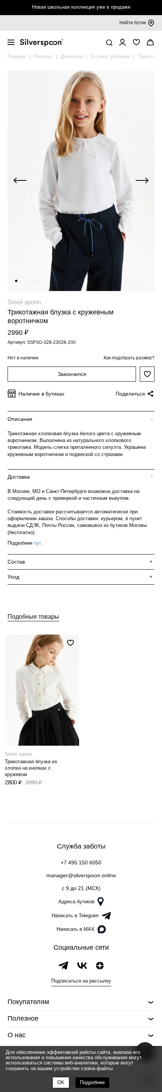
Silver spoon (24, 302)
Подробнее (92, 1082)
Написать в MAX (76, 929)
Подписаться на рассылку (81, 981)
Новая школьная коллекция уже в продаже (81, 7)
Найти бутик (132, 22)
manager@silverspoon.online (81, 875)
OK (60, 1082)
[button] (16, 281)
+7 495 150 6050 (81, 862)
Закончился (72, 374)
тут (37, 543)
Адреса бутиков (76, 901)
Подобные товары (33, 616)
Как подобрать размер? (129, 357)
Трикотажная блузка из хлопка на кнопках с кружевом (31, 768)
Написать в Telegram (75, 915)
